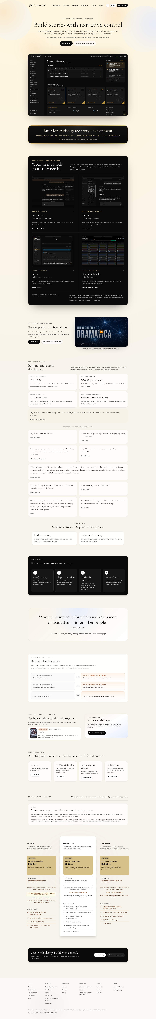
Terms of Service (119, 987)
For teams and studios (116, 955)
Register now (122, 5)
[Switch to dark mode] (107, 5)
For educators (112, 776)
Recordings (48, 995)
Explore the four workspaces (85, 43)
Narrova (81, 990)
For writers (35, 774)
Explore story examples (96, 732)
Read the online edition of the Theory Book (106, 348)
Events (47, 992)
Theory (30, 987)
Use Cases (48, 990)
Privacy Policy (118, 990)
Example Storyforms (51, 987)
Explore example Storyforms (52, 341)
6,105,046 (54, 1012)
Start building (66, 43)
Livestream (48, 1003)
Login (113, 5)
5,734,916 (46, 1012)
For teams (60, 776)
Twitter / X (100, 992)
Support (64, 990)
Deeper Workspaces (85, 987)
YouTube (99, 990)
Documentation (32, 992)
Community (100, 987)
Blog (29, 998)
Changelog (31, 995)
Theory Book (32, 990)
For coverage (87, 777)
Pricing (64, 992)
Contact (64, 987)
